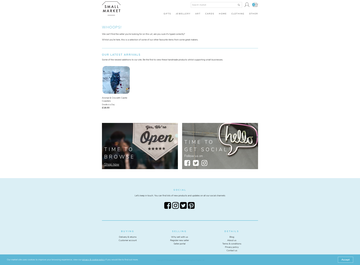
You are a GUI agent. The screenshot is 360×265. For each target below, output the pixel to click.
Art (198, 14)
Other (253, 14)
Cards (209, 14)
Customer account (128, 240)
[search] (239, 5)
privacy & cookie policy (93, 259)
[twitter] (196, 162)
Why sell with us (179, 237)
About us (231, 240)
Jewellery (183, 14)
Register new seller (179, 240)
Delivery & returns (128, 237)
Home (223, 14)
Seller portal (179, 243)
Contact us (232, 250)
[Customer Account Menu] (247, 5)
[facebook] (187, 162)
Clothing (238, 14)
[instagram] (204, 162)
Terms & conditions (231, 243)
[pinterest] (192, 205)
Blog (232, 237)
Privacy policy (232, 247)
